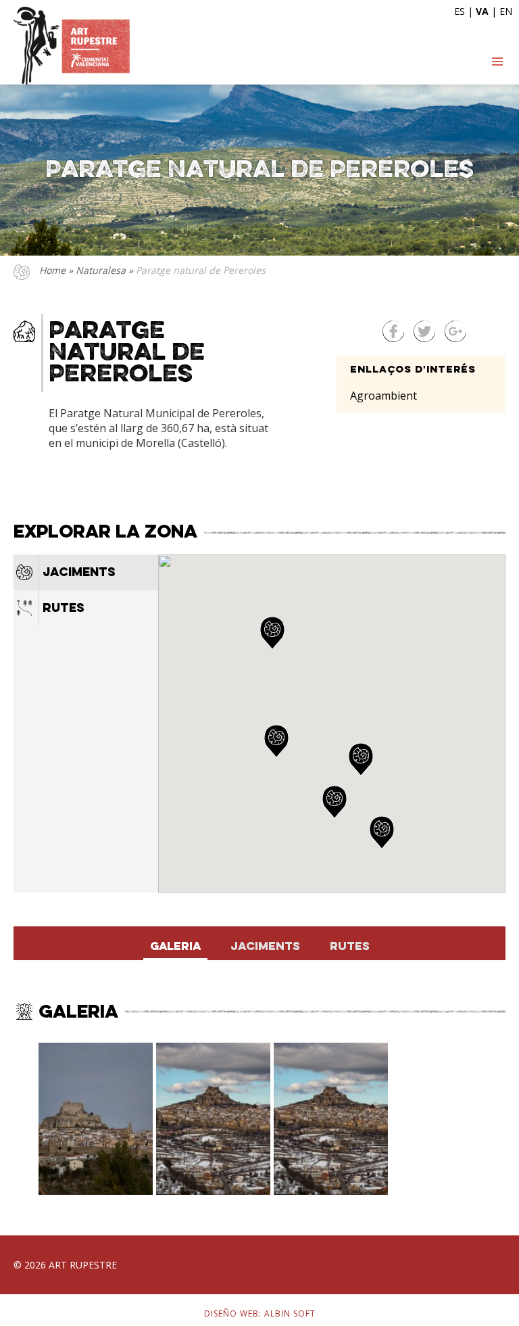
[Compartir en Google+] (455, 331)
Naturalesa (102, 270)
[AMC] (72, 46)
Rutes (63, 608)
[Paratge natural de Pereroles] (96, 1119)
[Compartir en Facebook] (393, 331)
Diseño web (231, 1313)
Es (459, 11)
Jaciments (79, 572)
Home (52, 270)
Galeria (175, 947)
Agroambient (383, 395)
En (505, 11)
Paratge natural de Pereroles (201, 270)
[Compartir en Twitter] (424, 331)
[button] (334, 802)
